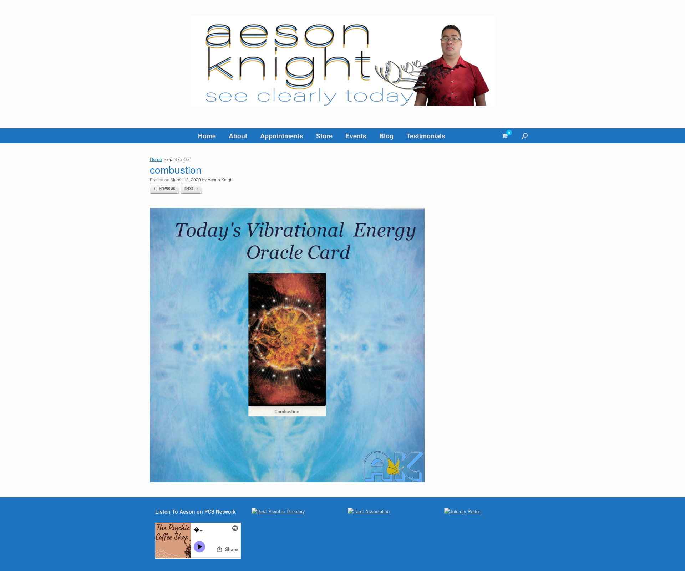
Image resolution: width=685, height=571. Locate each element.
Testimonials (425, 135)
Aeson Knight (221, 179)
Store (324, 135)
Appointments (281, 135)
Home (207, 135)
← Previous (164, 188)
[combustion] (287, 480)
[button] (524, 135)
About (238, 135)
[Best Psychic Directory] (278, 511)
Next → (191, 188)
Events (355, 135)
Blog (386, 135)
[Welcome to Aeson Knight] (342, 61)
